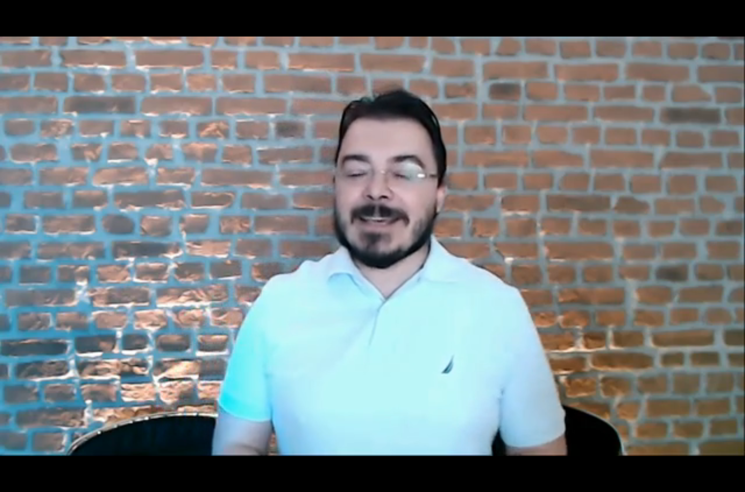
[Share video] (733, 12)
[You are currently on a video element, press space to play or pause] (372, 246)
